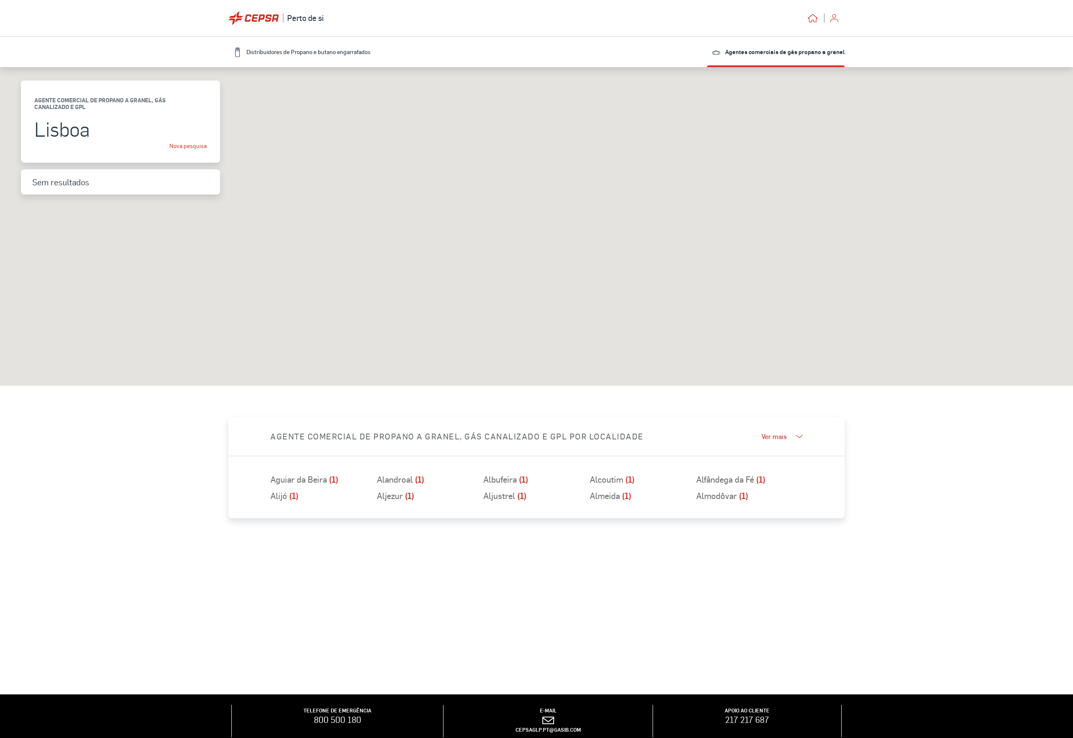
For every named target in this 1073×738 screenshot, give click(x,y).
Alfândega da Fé (730, 479)
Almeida (610, 496)
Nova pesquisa (188, 146)
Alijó (284, 496)
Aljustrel (504, 496)
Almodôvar (722, 496)
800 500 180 (337, 719)
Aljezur (395, 496)
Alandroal (400, 479)
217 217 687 (747, 719)
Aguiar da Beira (304, 479)
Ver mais (774, 436)
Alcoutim (612, 479)
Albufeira (505, 479)
